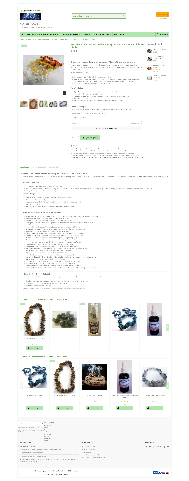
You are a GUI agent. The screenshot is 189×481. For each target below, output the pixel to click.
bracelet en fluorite (93, 149)
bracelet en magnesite (126, 153)
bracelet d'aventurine (94, 151)
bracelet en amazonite (96, 153)
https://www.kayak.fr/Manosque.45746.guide (36, 28)
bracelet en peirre (107, 149)
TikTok (46, 440)
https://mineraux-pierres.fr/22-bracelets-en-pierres (69, 281)
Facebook (47, 425)
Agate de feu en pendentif (158, 66)
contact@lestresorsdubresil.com (34, 456)
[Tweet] (74, 146)
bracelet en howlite (77, 155)
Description (24, 167)
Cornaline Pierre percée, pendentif (159, 57)
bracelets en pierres (78, 149)
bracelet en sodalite (78, 157)
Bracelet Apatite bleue (34, 395)
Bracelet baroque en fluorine (154, 395)
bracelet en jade (111, 153)
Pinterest (47, 434)
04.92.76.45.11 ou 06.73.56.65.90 (32, 453)
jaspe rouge (109, 155)
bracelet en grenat (132, 155)
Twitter (46, 428)
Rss (45, 430)
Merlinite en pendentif (161, 49)
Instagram (48, 436)
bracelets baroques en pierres (112, 157)
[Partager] (71, 146)
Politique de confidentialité (93, 455)
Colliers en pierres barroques (159, 77)
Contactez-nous (89, 447)
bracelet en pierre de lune (130, 151)
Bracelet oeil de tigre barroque (34, 338)
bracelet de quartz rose (122, 149)
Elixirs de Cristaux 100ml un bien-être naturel (124, 396)
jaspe (102, 155)
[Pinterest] (76, 146)
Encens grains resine (94, 395)
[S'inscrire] (41, 424)
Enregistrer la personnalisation (107, 128)
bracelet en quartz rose (79, 153)
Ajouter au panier (92, 138)
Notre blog (87, 452)
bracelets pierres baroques (134, 157)
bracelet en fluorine (92, 155)
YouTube (47, 432)
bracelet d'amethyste (78, 151)
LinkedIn (47, 438)
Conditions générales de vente (94, 458)
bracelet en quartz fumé (111, 151)
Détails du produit (39, 167)
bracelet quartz (119, 155)
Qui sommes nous (90, 449)
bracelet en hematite (93, 157)
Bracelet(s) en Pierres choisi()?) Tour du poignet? (89, 113)
